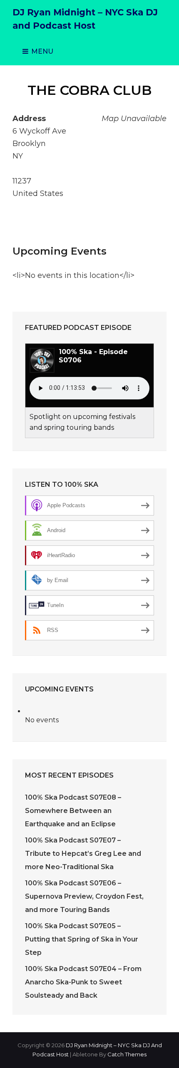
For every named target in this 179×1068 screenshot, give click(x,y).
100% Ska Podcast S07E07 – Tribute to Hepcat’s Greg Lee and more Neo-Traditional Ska (83, 853)
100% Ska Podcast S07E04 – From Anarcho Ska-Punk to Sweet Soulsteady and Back (83, 982)
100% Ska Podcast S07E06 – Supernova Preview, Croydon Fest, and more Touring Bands (84, 896)
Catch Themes (127, 1054)
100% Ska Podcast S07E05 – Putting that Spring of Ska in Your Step (81, 939)
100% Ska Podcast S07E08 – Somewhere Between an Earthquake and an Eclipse (73, 810)
